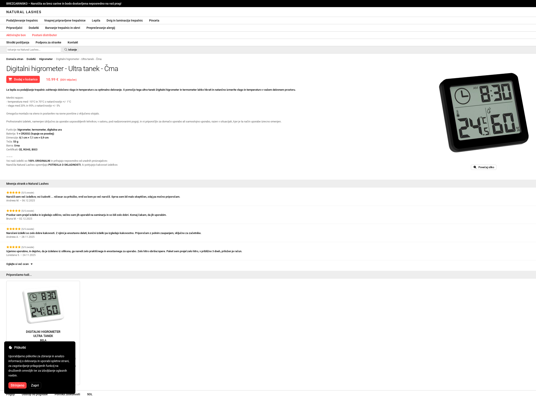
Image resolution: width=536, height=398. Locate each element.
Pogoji (10, 394)
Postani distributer (44, 35)
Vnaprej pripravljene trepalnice (65, 20)
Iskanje (72, 49)
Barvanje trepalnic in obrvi (62, 27)
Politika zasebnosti (67, 394)
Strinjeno (17, 385)
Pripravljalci (14, 27)
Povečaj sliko (485, 167)
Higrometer (46, 59)
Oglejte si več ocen (18, 264)
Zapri (35, 385)
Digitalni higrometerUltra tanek (43, 336)
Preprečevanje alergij (100, 27)
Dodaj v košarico (25, 79)
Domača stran (14, 59)
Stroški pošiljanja (17, 42)
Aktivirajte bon (16, 35)
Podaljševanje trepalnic (22, 20)
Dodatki (34, 27)
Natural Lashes (23, 12)
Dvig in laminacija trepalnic (125, 20)
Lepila (96, 20)
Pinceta (154, 20)
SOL (90, 394)
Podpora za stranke (48, 42)
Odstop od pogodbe (35, 394)
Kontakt (73, 42)
